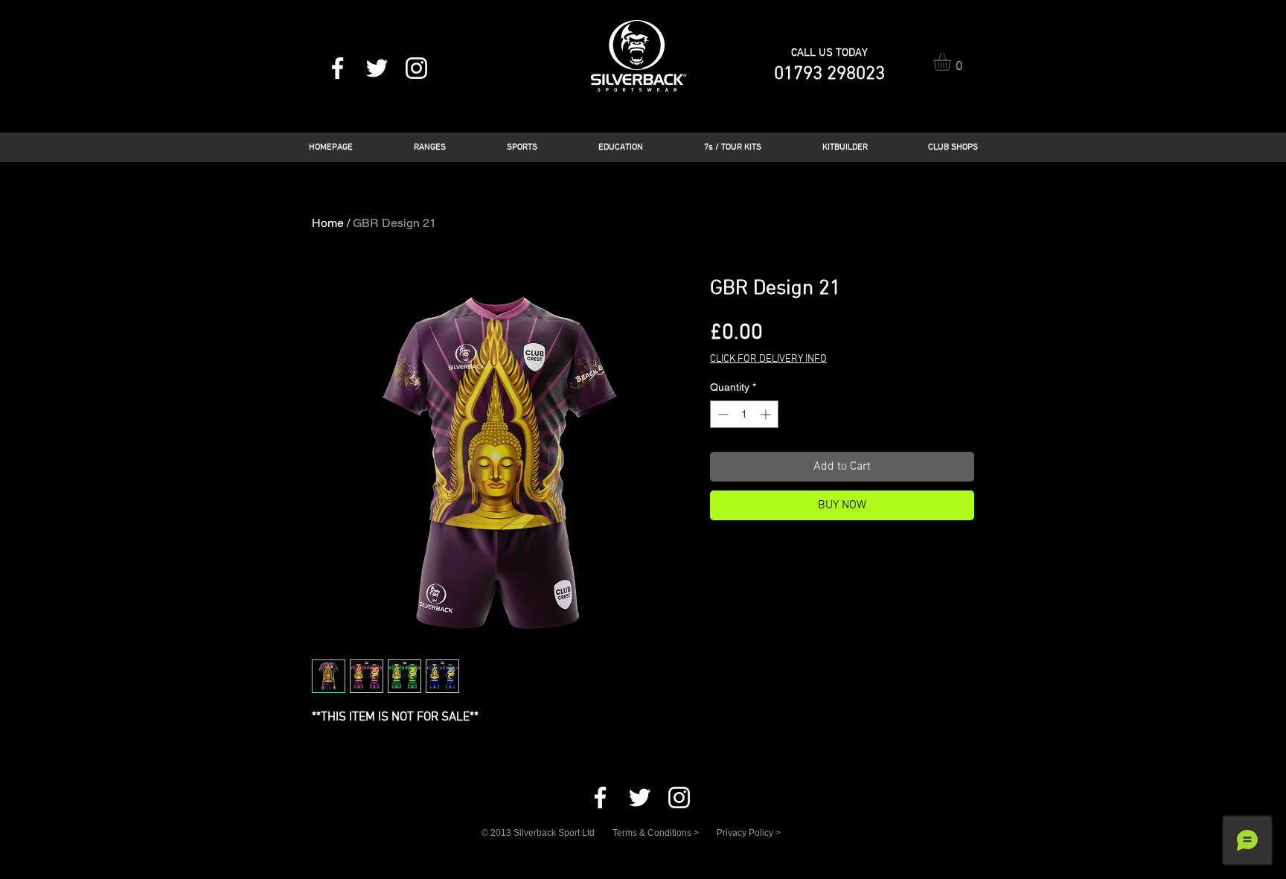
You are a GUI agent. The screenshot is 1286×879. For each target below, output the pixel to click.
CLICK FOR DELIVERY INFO (768, 359)
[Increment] (767, 414)
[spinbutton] (744, 414)
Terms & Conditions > (655, 833)
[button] (952, 62)
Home (328, 223)
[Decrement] (721, 414)
